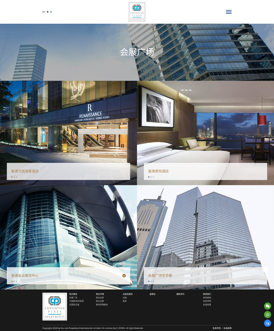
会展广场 (73, 297)
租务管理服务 (102, 304)
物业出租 (100, 301)
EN (43, 12)
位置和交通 (74, 304)
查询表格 (207, 297)
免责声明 (207, 301)
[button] (11, 177)
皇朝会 (153, 294)
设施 (125, 297)
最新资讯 (180, 294)
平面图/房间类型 (76, 301)
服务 (125, 301)
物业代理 (100, 294)
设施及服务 (128, 294)
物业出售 (100, 297)
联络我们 (207, 294)
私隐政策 (207, 304)
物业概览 (73, 294)
